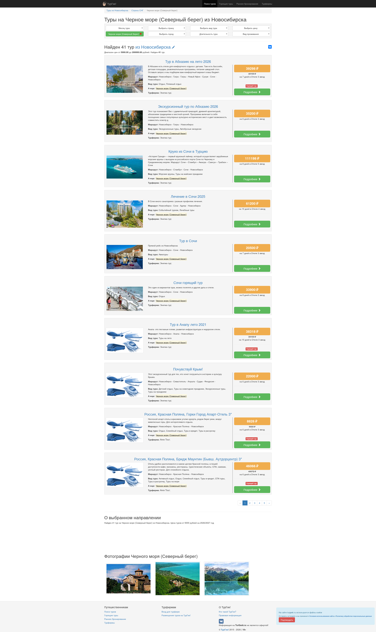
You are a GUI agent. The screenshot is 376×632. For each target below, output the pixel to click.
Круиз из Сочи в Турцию (188, 151)
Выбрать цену (250, 28)
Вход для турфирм (171, 611)
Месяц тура (124, 28)
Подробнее (251, 92)
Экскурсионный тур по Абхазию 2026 (188, 106)
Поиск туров (210, 3)
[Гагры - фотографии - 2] (177, 578)
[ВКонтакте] (270, 47)
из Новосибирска (153, 47)
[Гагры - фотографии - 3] (226, 578)
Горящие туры (226, 3)
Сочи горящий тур (188, 282)
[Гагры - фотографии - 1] (128, 578)
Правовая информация (230, 615)
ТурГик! (111, 4)
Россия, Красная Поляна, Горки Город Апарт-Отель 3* (188, 414)
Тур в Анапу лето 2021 (188, 324)
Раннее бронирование (247, 3)
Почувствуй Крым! (188, 369)
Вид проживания (251, 33)
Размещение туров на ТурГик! (176, 615)
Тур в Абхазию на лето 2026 (188, 61)
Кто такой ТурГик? (227, 611)
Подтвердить (287, 619)
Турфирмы (267, 3)
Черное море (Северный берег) (123, 33)
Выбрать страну (166, 28)
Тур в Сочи (188, 240)
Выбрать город (166, 33)
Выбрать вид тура (208, 28)
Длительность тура (208, 33)
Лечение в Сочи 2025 (188, 196)
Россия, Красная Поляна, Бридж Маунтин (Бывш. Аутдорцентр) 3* (188, 458)
